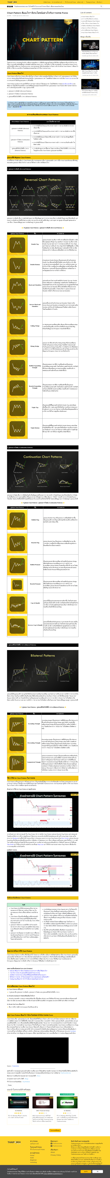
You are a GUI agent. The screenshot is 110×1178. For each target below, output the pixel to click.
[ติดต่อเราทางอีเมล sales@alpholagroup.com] (8, 6)
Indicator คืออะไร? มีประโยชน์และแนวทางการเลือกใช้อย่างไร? (28, 970)
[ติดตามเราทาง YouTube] (12, 6)
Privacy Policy (56, 1155)
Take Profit (10, 844)
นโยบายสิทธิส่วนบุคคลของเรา (53, 1173)
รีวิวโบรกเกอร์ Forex (70, 2)
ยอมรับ (86, 1171)
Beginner (33, 1160)
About (53, 1152)
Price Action (65, 838)
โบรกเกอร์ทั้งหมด (55, 1130)
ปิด (97, 1171)
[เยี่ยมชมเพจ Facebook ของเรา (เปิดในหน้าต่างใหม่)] (10, 6)
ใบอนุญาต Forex (90, 2)
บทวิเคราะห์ (34, 1144)
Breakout (15, 838)
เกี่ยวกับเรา (99, 2)
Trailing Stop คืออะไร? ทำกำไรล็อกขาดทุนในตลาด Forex (26, 979)
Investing (33, 1162)
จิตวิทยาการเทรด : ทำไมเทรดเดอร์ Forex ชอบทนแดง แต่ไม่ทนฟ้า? (29, 977)
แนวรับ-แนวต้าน (67, 83)
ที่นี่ (20, 107)
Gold (32, 1158)
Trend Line (68, 78)
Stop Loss (40, 844)
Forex (32, 1155)
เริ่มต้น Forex (46, 2)
